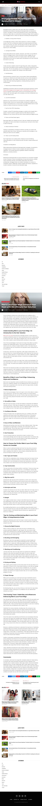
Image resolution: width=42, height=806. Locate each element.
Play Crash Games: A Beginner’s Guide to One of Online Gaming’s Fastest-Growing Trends (23, 236)
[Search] (39, 2)
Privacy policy (23, 799)
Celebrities (4, 266)
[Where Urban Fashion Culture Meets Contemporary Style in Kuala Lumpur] (11, 711)
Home (3, 5)
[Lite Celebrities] (21, 1)
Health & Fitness (5, 272)
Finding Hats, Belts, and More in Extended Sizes (29, 702)
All (2, 261)
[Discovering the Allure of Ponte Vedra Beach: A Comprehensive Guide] (5, 248)
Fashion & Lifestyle (5, 268)
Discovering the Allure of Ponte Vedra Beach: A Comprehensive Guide (22, 246)
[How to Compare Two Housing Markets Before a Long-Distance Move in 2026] (11, 191)
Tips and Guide (4, 284)
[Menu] (3, 2)
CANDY (6, 24)
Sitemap (30, 799)
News (6, 5)
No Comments (19, 24)
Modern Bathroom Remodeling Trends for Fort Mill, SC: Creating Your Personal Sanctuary (11, 217)
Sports (3, 280)
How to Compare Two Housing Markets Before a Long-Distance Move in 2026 (11, 198)
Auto (3, 263)
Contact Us (16, 799)
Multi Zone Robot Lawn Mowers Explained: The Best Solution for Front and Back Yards (30, 199)
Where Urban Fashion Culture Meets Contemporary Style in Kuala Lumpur (10, 719)
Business (3, 265)
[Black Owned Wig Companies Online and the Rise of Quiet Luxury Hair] (11, 695)
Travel (3, 787)
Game (3, 270)
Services (3, 279)
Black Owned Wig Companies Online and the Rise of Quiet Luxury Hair (10, 702)
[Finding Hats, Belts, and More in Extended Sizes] (31, 695)
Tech (3, 282)
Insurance (3, 275)
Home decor (4, 273)
